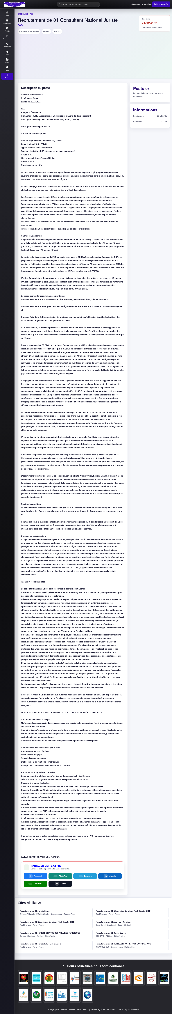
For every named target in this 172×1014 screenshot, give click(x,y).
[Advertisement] (93, 54)
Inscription (146, 4)
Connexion (135, 4)
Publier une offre (161, 4)
